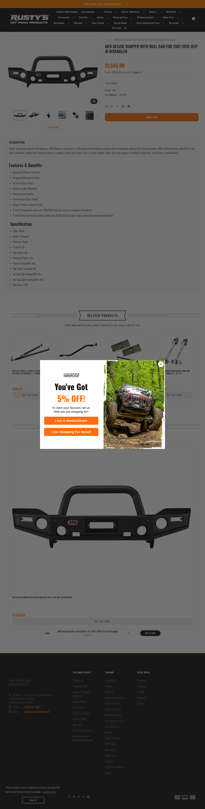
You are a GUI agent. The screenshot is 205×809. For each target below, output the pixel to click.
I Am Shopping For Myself (71, 432)
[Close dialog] (161, 364)
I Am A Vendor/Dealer (71, 420)
